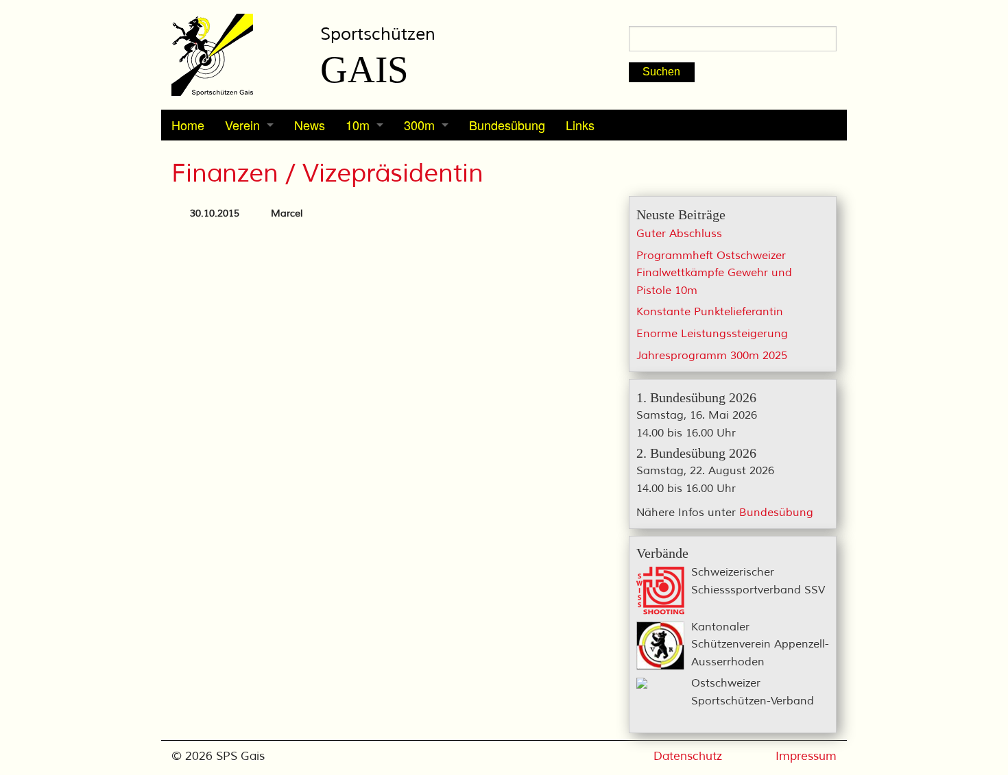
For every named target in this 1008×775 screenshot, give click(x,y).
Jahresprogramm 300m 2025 (711, 355)
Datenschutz (687, 756)
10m (358, 125)
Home (187, 125)
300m (419, 125)
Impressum (806, 756)
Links (580, 125)
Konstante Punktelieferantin (709, 312)
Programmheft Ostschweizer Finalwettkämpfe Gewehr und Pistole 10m (714, 273)
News (309, 125)
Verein (242, 125)
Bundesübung (507, 125)
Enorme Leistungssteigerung (712, 334)
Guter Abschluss (679, 234)
